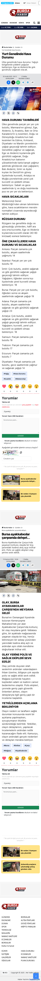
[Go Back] (36, 976)
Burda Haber (8, 47)
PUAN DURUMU (28, 960)
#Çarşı (27, 745)
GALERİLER (6, 957)
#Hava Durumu (19, 374)
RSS (5, 973)
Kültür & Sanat (8, 946)
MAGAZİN (6, 933)
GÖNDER (21, 436)
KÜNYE (5, 951)
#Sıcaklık (7, 379)
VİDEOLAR (6, 960)
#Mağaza (7, 751)
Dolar (5, 27)
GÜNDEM (4, 23)
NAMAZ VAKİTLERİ (9, 936)
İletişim (33, 3)
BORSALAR (6, 942)
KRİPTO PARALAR (28, 926)
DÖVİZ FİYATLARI (28, 923)
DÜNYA (21, 23)
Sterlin (32, 27)
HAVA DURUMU (27, 951)
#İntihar (17, 745)
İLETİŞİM (5, 954)
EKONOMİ (13, 23)
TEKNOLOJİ (6, 930)
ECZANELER (6, 939)
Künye (29, 3)
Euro (18, 27)
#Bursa (6, 745)
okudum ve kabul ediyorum (20, 442)
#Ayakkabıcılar (21, 751)
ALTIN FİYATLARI (28, 920)
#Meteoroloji (20, 379)
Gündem (17, 47)
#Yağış (6, 374)
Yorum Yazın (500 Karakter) (12, 416)
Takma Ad (6, 402)
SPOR (28, 23)
